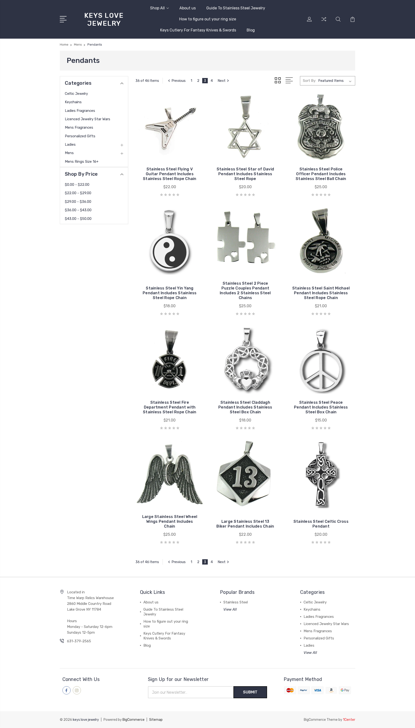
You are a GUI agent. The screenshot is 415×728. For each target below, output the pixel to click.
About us (187, 8)
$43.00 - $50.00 (78, 219)
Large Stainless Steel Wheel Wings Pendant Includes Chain (169, 521)
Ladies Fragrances (80, 110)
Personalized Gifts (80, 136)
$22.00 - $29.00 (78, 193)
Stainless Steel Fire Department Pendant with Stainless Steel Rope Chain (169, 407)
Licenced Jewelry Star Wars (87, 119)
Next (222, 80)
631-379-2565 (79, 641)
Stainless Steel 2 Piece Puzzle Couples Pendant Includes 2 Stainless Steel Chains (245, 290)
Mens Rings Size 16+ (81, 161)
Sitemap (156, 720)
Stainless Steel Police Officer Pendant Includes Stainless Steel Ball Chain (321, 174)
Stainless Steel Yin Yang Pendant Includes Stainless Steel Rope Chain (170, 293)
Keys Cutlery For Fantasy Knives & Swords (198, 30)
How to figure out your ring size (207, 19)
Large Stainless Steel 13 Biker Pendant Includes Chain (245, 524)
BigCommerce (133, 720)
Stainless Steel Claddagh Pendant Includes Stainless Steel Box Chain (245, 407)
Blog (251, 30)
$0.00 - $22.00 (77, 184)
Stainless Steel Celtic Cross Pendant (320, 524)
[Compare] (323, 22)
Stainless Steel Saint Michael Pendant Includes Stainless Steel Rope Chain (321, 293)
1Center (349, 720)
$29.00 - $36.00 (78, 201)
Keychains (73, 102)
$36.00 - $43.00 (78, 210)
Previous (178, 80)
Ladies (70, 144)
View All (230, 609)
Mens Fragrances (79, 127)
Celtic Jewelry (76, 93)
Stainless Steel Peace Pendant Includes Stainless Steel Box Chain (321, 407)
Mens (69, 153)
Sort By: (309, 80)
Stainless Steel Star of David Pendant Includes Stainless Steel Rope (245, 174)
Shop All (157, 8)
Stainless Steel (235, 602)
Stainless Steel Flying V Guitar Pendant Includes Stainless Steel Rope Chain (169, 174)
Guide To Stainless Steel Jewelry (235, 8)
